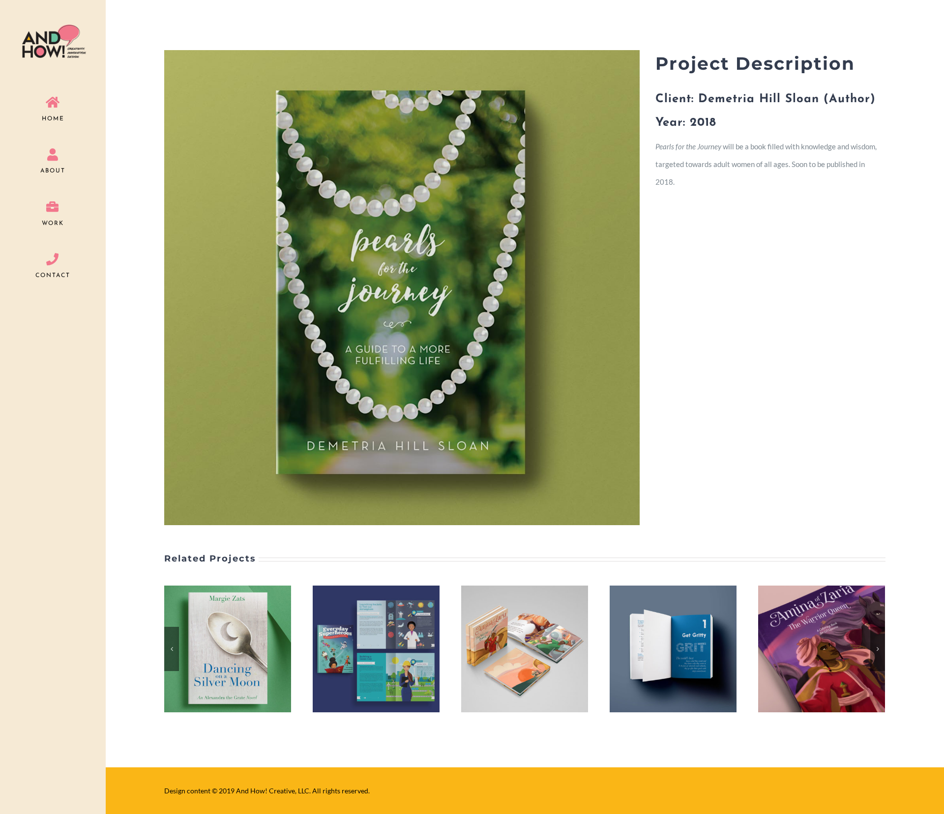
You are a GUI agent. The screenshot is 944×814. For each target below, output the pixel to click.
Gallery (240, 649)
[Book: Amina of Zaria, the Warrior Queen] (376, 649)
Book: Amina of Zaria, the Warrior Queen (364, 649)
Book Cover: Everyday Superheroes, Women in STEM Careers (215, 649)
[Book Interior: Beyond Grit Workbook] (524, 649)
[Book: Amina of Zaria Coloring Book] (673, 649)
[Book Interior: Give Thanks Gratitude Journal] (821, 649)
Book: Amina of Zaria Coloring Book (661, 649)
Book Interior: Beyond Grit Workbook (512, 649)
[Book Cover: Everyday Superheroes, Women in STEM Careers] (227, 649)
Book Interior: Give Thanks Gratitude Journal (809, 649)
